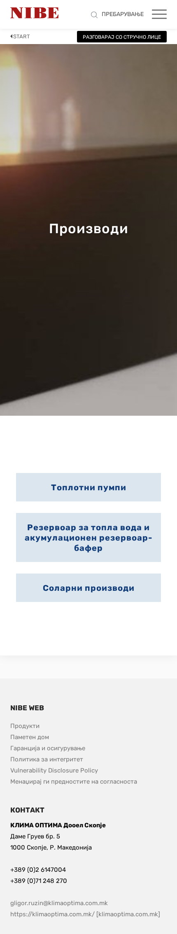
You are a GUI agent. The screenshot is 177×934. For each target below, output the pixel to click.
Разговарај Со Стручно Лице (122, 37)
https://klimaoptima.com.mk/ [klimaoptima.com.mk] (85, 914)
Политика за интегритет (46, 759)
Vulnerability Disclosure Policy (54, 770)
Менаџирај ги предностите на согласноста (73, 781)
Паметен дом (29, 737)
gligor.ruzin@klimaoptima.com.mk (59, 903)
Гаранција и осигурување (47, 748)
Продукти (25, 726)
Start (21, 36)
